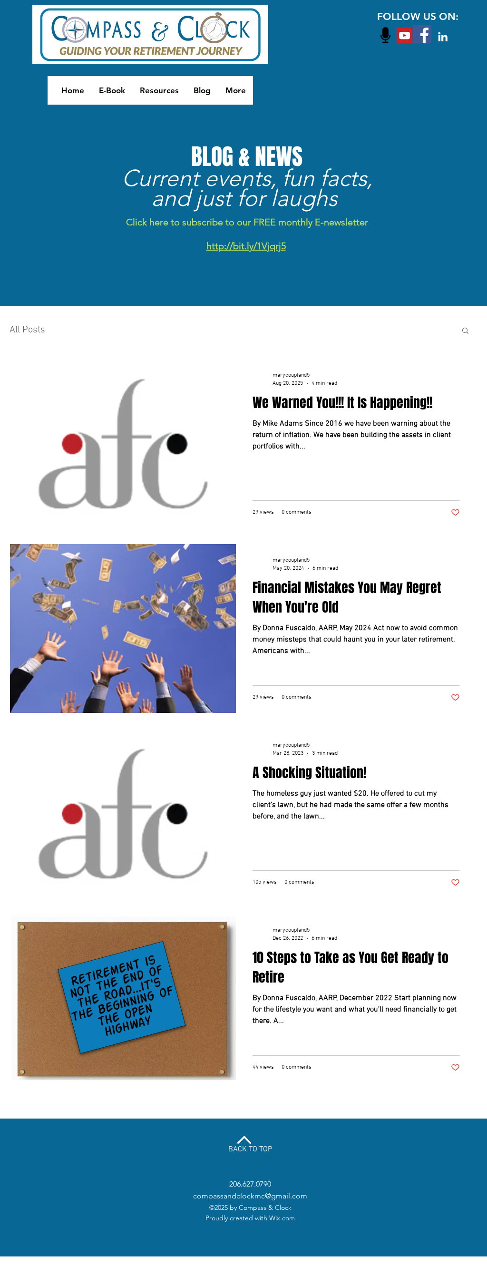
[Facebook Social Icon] (422, 34)
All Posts (27, 330)
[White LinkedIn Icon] (442, 36)
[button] (465, 331)
